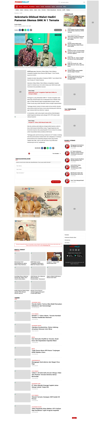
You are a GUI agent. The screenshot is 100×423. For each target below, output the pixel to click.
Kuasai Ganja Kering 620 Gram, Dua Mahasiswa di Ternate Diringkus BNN (76, 78)
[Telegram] (28, 30)
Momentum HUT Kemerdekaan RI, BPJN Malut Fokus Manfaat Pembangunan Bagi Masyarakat (20, 264)
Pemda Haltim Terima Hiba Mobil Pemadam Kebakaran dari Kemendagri (47, 305)
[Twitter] (23, 30)
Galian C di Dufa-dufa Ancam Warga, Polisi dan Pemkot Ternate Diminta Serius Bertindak (46, 374)
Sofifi (21, 13)
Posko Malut (17, 24)
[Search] (84, 2)
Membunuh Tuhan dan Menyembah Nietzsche (77, 173)
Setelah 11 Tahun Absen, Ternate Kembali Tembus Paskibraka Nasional (46, 316)
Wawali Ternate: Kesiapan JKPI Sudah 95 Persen (46, 398)
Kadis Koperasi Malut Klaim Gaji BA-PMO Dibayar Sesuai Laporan (21, 292)
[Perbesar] (38, 65)
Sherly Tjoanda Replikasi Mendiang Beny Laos (77, 159)
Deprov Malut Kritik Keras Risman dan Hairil (54, 277)
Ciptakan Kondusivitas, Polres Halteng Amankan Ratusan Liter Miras (45, 328)
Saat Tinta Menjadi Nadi (77, 180)
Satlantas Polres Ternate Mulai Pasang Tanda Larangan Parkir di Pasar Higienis (76, 52)
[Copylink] (31, 30)
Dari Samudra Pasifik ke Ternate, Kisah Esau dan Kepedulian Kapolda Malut (45, 340)
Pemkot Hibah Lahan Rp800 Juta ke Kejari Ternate (75, 71)
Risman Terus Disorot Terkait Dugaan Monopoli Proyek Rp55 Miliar (37, 292)
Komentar (58, 30)
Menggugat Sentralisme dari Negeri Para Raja (46, 363)
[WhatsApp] (25, 30)
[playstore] (78, 255)
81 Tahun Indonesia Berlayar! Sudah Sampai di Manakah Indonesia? (77, 153)
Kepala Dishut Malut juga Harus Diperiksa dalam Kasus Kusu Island (75, 45)
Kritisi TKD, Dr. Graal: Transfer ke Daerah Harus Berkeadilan (76, 58)
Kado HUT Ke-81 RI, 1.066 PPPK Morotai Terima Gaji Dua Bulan (76, 65)
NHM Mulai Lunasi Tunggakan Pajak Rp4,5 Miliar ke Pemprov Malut (42, 93)
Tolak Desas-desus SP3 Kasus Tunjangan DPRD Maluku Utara (46, 351)
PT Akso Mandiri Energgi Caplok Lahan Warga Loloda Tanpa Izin (45, 386)
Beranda (16, 13)
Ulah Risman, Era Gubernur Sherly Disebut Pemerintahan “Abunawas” (38, 278)
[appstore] (70, 255)
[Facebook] (20, 30)
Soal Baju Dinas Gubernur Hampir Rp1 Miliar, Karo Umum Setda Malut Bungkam (21, 278)
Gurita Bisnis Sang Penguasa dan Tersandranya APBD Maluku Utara (76, 167)
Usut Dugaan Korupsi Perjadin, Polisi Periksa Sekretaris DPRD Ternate (76, 31)
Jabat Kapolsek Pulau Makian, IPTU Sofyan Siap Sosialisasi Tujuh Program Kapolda (46, 409)
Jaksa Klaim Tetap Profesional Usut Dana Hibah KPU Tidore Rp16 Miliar (76, 38)
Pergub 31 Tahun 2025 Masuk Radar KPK (39, 122)
